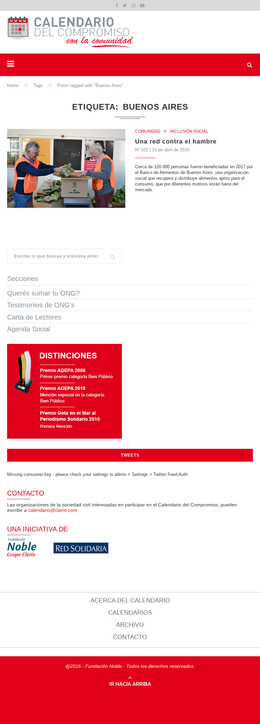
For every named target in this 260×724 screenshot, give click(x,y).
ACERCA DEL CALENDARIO (130, 600)
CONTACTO (130, 637)
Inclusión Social (189, 131)
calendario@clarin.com (52, 510)
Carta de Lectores (34, 317)
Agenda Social (28, 329)
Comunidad (147, 131)
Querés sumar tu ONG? (43, 293)
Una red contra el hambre (176, 141)
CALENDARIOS (130, 613)
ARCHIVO (130, 625)
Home (13, 85)
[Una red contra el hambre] (66, 168)
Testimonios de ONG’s (40, 305)
